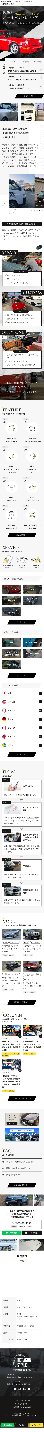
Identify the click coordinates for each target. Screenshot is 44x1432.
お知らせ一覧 (28, 96)
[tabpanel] (26, 191)
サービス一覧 (20, 622)
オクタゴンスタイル (30, 1415)
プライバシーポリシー (22, 1400)
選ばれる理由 (20, 535)
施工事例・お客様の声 (21, 1002)
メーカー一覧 (20, 754)
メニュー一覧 (20, 675)
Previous (37, 205)
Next (41, 205)
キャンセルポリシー (22, 1404)
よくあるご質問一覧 (20, 1185)
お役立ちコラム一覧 (20, 1098)
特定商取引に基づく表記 (22, 1407)
